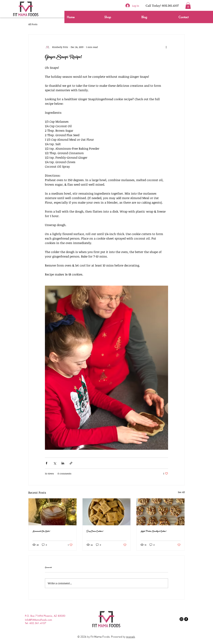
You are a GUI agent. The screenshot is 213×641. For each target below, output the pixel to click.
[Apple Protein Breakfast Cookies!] (160, 511)
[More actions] (166, 47)
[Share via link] (71, 463)
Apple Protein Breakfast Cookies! (153, 531)
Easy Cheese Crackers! (95, 531)
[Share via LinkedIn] (62, 463)
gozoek (130, 637)
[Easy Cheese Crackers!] (107, 511)
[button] (188, 5)
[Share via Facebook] (46, 463)
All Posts (32, 24)
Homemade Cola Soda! (41, 531)
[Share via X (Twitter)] (54, 463)
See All (181, 492)
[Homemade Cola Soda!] (52, 511)
